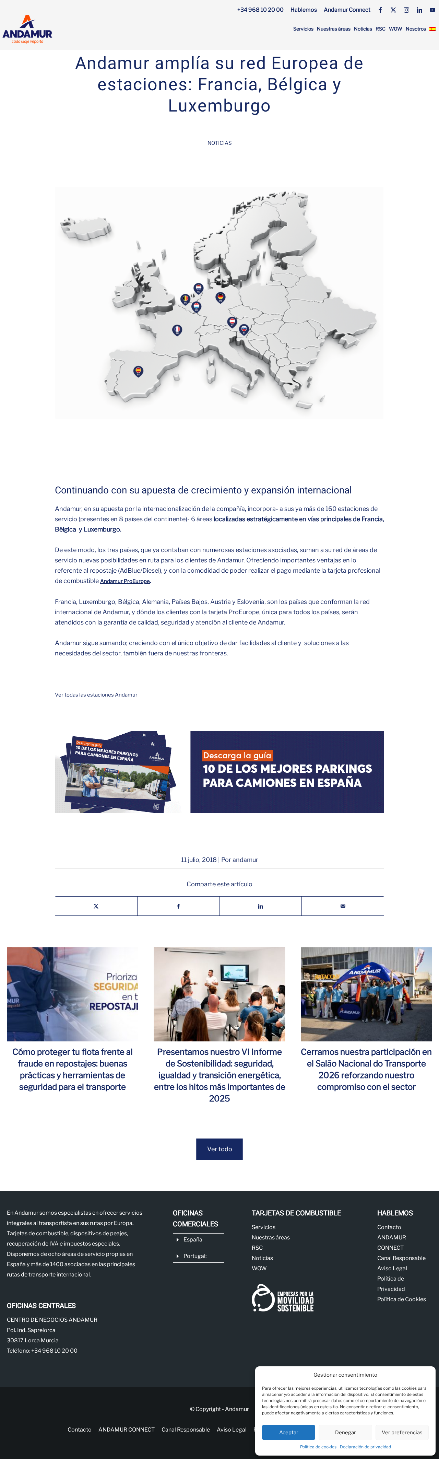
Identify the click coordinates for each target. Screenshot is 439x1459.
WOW (395, 29)
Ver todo (219, 1149)
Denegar (345, 1432)
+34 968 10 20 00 (260, 10)
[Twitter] (393, 9)
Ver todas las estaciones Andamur (96, 695)
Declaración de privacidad (365, 1446)
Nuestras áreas (334, 29)
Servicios (303, 29)
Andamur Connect (347, 10)
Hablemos (303, 10)
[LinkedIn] (419, 9)
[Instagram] (406, 9)
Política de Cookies (401, 1299)
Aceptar (288, 1432)
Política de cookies (318, 1446)
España (192, 1239)
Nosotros (416, 29)
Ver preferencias (402, 1432)
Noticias (363, 29)
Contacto (389, 1227)
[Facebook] (380, 9)
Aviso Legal (392, 1268)
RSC (380, 29)
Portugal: (194, 1256)
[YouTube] (432, 9)
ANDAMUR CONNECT (126, 1429)
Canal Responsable (401, 1258)
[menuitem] (432, 29)
